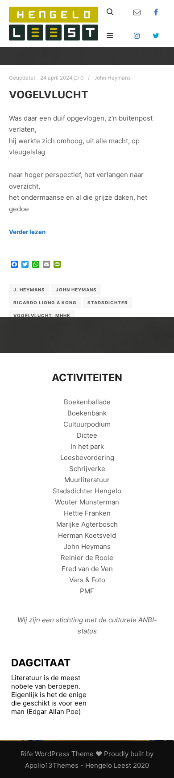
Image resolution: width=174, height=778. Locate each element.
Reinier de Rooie (87, 557)
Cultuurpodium (87, 424)
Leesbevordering (87, 457)
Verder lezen (27, 231)
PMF (87, 591)
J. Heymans (29, 289)
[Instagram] (137, 35)
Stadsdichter (107, 302)
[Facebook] (156, 12)
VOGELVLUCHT (48, 94)
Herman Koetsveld (87, 535)
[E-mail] (137, 12)
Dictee (87, 435)
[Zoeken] (110, 12)
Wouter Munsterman (87, 502)
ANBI (146, 620)
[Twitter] (156, 35)
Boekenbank (87, 413)
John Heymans (112, 78)
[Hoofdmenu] (110, 35)
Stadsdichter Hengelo (87, 491)
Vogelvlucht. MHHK (41, 315)
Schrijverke (87, 468)
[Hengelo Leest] (53, 23)
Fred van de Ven (87, 568)
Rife (27, 754)
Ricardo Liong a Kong (45, 302)
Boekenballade (87, 402)
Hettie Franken (87, 513)
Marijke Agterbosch (87, 524)
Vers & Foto (87, 580)
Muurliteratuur (87, 480)
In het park (87, 446)
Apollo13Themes (52, 765)
